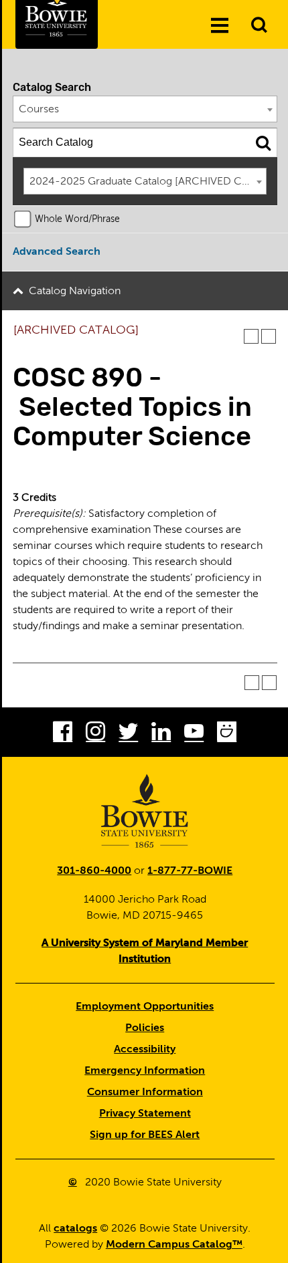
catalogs (75, 1229)
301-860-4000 (94, 871)
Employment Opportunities (145, 1007)
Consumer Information (145, 1092)
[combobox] (145, 109)
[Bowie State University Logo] (144, 811)
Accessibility (144, 1049)
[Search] (263, 142)
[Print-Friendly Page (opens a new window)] (251, 336)
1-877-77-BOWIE (189, 871)
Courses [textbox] (39, 109)
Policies (144, 1028)
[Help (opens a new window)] (268, 336)
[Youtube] (194, 734)
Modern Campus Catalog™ (174, 1245)
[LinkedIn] (161, 734)
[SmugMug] (226, 734)
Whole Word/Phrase (77, 219)
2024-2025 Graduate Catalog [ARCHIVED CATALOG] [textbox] (148, 182)
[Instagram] (95, 734)
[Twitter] (128, 734)
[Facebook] (62, 734)
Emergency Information (144, 1071)
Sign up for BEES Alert (145, 1135)
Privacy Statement (145, 1114)
